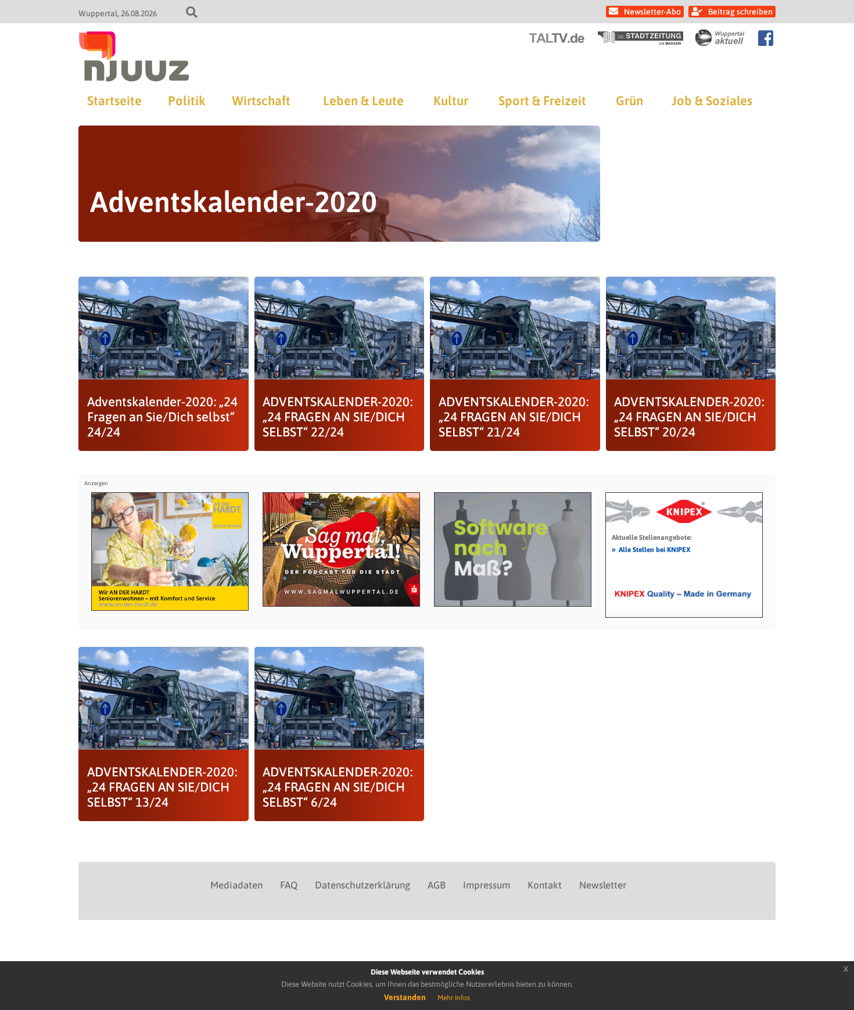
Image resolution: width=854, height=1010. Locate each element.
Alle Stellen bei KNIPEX (651, 549)
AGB (437, 885)
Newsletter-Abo (652, 11)
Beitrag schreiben (740, 11)
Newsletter (602, 885)
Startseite (114, 100)
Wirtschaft (261, 100)
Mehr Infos (453, 998)
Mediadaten (236, 885)
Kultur (450, 100)
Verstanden (405, 997)
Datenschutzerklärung (362, 885)
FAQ (288, 885)
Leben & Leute (363, 100)
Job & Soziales (712, 100)
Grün (629, 100)
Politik (186, 100)
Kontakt (545, 885)
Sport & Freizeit (542, 100)
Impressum (486, 885)
